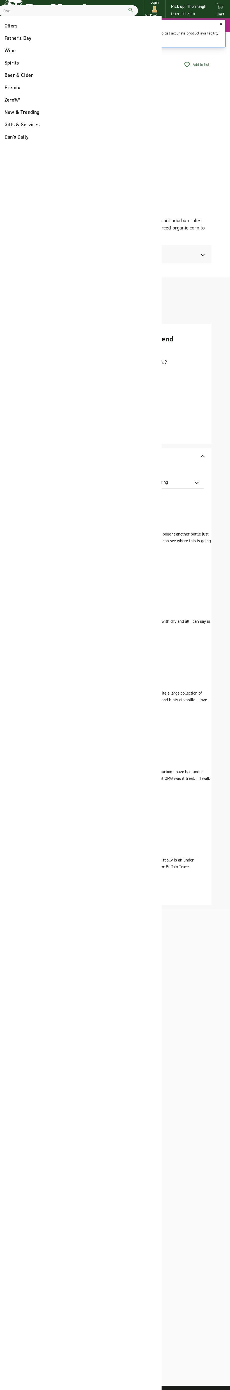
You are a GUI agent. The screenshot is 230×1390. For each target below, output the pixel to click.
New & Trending (22, 112)
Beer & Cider (18, 75)
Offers (10, 25)
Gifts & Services (22, 124)
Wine (10, 50)
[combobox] (170, 482)
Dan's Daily (16, 137)
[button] (154, 9)
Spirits (11, 62)
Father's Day (17, 38)
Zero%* (12, 100)
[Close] (221, 24)
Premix (12, 87)
